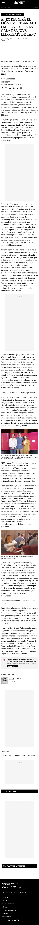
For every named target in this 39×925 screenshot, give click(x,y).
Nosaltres (5, 900)
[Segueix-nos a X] (6, 920)
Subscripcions (6, 916)
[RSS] (18, 920)
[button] (3, 2)
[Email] (21, 88)
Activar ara (11, 666)
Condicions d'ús (7, 913)
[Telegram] (17, 88)
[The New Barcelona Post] (11, 885)
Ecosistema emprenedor (12, 14)
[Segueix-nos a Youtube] (15, 920)
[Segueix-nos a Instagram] (12, 920)
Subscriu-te (5, 7)
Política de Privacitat (9, 910)
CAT (34, 7)
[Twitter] (6, 88)
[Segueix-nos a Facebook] (3, 920)
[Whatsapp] (13, 88)
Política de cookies (8, 904)
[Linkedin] (9, 88)
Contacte (5, 897)
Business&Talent (28, 755)
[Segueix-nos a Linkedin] (9, 920)
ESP (37, 7)
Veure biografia (12, 681)
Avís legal (5, 907)
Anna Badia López (8, 79)
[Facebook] (2, 88)
